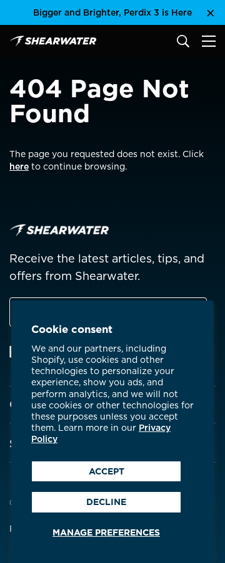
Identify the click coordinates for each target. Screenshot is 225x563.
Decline (106, 502)
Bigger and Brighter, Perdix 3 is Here (112, 12)
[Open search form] (183, 41)
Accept (106, 471)
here (19, 166)
